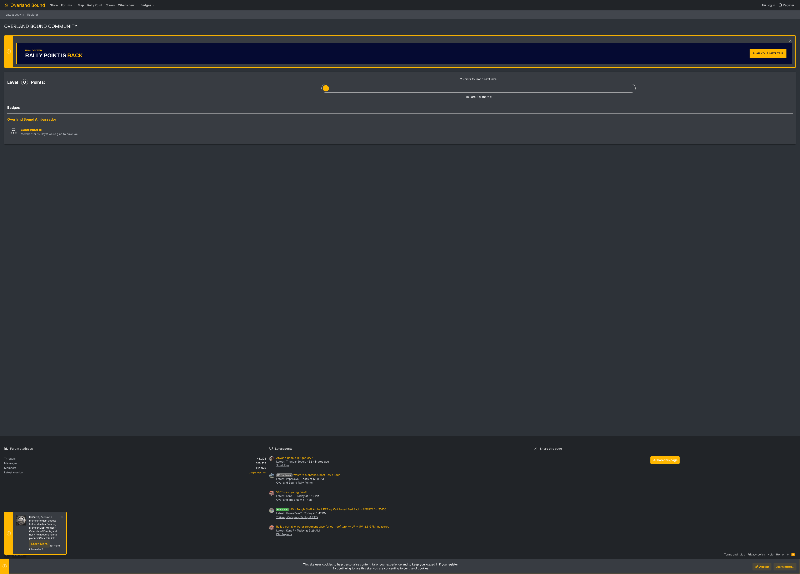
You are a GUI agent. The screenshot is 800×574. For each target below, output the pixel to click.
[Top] (787, 554)
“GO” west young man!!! (292, 492)
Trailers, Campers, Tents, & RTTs (297, 517)
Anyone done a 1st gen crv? (294, 457)
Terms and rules (734, 554)
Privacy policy (756, 554)
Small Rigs (282, 465)
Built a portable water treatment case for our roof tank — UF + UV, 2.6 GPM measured (332, 526)
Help (771, 554)
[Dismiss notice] (790, 41)
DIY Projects (284, 534)
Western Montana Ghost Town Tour (308, 475)
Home (780, 554)
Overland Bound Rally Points (294, 482)
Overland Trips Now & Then (294, 499)
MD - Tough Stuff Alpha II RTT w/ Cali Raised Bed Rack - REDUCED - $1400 (331, 509)
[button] (74, 5)
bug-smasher (257, 472)
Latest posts (283, 448)
